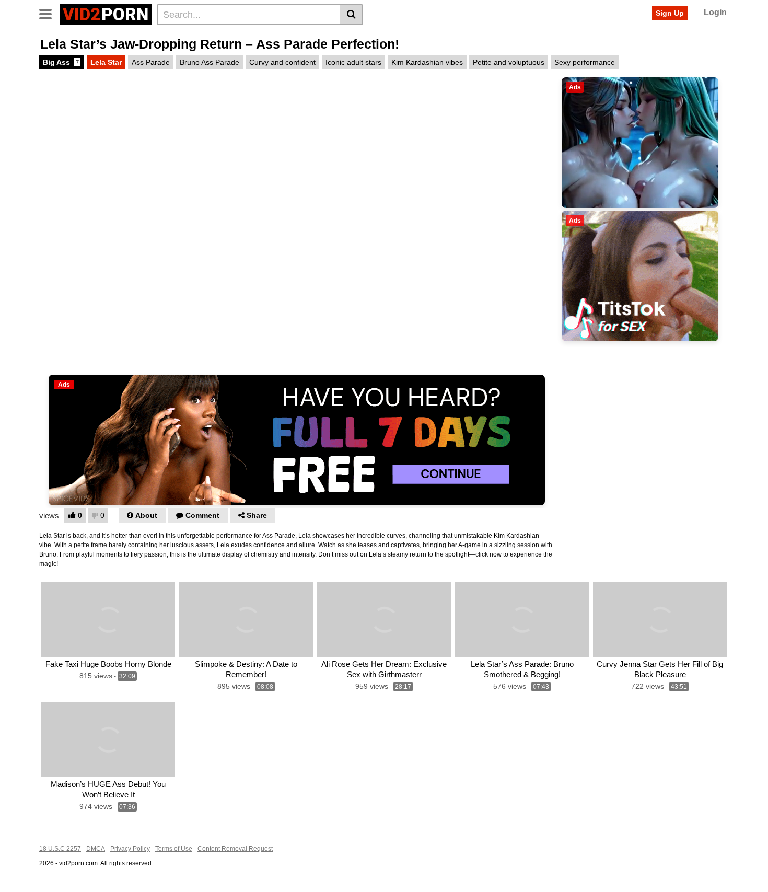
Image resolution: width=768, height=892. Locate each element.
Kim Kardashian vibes (427, 62)
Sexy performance (584, 62)
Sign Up (670, 13)
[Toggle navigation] (49, 13)
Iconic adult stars (353, 62)
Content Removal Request (235, 848)
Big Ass (61, 62)
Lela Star (106, 62)
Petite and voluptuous (508, 62)
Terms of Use (173, 848)
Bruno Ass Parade (209, 62)
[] (351, 14)
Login (715, 12)
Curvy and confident (282, 62)
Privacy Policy (130, 848)
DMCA (95, 848)
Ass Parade (151, 62)
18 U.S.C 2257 (60, 848)
